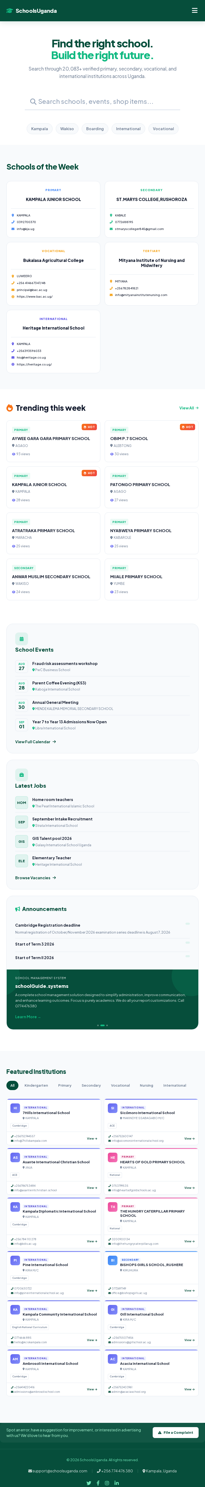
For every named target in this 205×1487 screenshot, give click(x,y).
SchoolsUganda (36, 10)
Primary (65, 1085)
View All (186, 407)
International (128, 128)
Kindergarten (36, 1085)
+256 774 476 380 (117, 1470)
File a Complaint (178, 1432)
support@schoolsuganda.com (59, 1470)
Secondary (91, 1085)
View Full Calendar (32, 741)
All (12, 1085)
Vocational (163, 128)
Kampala (39, 128)
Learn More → (28, 1016)
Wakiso (67, 128)
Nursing (146, 1085)
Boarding (95, 128)
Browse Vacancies (32, 877)
